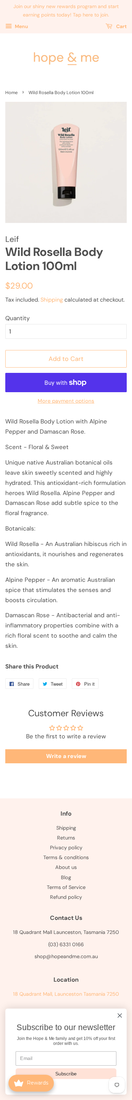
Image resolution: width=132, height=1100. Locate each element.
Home (11, 92)
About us (66, 867)
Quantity (17, 318)
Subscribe (66, 1073)
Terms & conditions (66, 857)
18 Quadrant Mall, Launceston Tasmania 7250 (66, 994)
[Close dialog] (120, 1015)
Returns (66, 838)
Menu (21, 26)
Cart (121, 26)
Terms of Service (66, 887)
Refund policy (66, 897)
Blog (66, 877)
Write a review (66, 756)
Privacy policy (66, 847)
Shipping (51, 299)
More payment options (66, 400)
